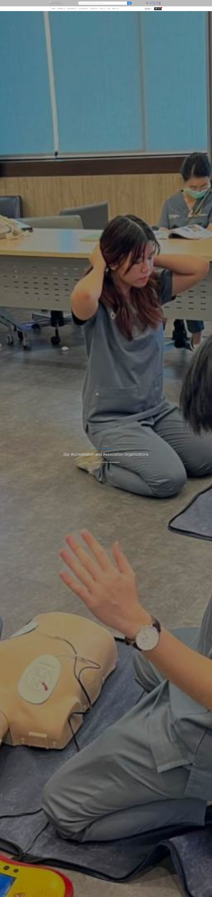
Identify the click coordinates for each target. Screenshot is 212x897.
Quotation (82, 8)
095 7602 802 (153, 4)
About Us (115, 8)
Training (60, 8)
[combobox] (102, 3)
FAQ (108, 8)
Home (53, 8)
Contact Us (94, 8)
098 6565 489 (153, 2)
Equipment (71, 8)
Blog (102, 8)
